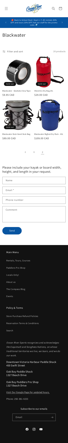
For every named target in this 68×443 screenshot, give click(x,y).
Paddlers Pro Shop (15, 267)
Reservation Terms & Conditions (22, 323)
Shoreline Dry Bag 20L (43, 91)
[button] (6, 8)
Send (12, 230)
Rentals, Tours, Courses (18, 260)
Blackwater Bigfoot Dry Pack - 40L (48, 134)
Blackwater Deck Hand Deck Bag (16, 134)
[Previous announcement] (5, 22)
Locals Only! (12, 274)
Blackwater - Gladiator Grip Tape (16, 91)
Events (9, 296)
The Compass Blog (15, 289)
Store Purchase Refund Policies (22, 316)
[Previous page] (25, 152)
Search (9, 330)
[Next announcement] (62, 22)
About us (11, 282)
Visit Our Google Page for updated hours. (28, 392)
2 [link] (42, 152)
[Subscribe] (52, 417)
